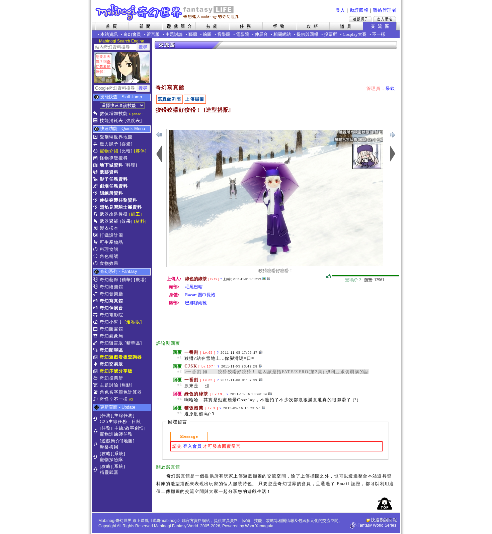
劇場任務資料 (114, 186)
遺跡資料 (109, 172)
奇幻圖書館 (111, 328)
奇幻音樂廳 (111, 293)
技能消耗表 (111, 120)
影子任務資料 (114, 179)
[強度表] (133, 120)
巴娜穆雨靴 (196, 302)
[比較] (126, 150)
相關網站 (282, 34)
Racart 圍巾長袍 (200, 294)
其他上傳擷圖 (264, 278)
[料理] (131, 165)
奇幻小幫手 (111, 321)
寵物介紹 (109, 150)
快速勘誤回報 (384, 519)
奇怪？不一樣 (114, 399)
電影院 (242, 34)
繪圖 (207, 34)
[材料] (140, 221)
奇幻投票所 (111, 378)
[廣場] (140, 279)
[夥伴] (140, 150)
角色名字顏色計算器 (121, 392)
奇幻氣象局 (111, 335)
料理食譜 (109, 249)
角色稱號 (109, 256)
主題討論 (174, 34)
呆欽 (390, 88)
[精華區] (133, 342)
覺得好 (328, 276)
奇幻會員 (132, 34)
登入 (340, 10)
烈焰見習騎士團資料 (121, 207)
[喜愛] (126, 143)
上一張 (392, 134)
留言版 (153, 34)
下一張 (159, 134)
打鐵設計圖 (111, 235)
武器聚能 (109, 221)
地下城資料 (111, 165)
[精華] (126, 279)
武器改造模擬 (114, 214)
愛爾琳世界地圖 (116, 136)
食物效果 (109, 263)
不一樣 (378, 34)
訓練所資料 (111, 193)
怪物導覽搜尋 (114, 158)
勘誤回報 (359, 10)
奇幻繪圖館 (111, 286)
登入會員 (192, 446)
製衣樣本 (109, 228)
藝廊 (192, 34)
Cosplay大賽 (354, 34)
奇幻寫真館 (111, 300)
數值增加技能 (114, 113)
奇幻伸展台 (111, 307)
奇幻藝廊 (109, 279)
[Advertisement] (276, 67)
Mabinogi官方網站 (384, 19)
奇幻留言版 (111, 342)
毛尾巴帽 (193, 286)
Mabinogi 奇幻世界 (168, 12)
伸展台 (261, 34)
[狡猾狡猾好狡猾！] (276, 264)
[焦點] (126, 385)
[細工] (135, 214)
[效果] (126, 221)
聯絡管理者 (385, 10)
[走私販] (133, 321)
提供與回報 (307, 34)
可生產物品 (111, 242)
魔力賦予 (109, 143)
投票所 (330, 34)
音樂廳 (223, 34)
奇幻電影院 (111, 314)
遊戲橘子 (360, 19)
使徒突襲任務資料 (118, 200)
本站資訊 (109, 34)
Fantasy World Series (376, 525)
